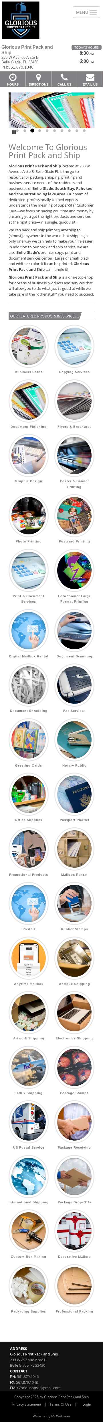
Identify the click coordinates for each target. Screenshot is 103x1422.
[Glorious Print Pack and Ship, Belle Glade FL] (33, 20)
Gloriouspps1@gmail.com (39, 1387)
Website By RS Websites (52, 1416)
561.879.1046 (28, 1376)
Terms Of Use (60, 1404)
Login (86, 1404)
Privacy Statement (26, 1404)
